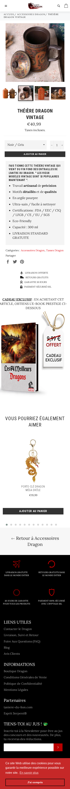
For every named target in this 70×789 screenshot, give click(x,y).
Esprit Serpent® (15, 713)
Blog (7, 647)
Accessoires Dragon (31, 14)
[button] (6, 525)
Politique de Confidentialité (23, 683)
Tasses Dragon (55, 250)
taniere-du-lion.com (18, 707)
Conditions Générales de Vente (25, 677)
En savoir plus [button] (29, 772)
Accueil (9, 14)
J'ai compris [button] (35, 782)
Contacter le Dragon (18, 629)
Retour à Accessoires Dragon (37, 541)
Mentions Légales (16, 690)
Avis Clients (12, 653)
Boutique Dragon (15, 671)
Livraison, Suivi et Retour (21, 635)
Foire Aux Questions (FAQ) (22, 641)
